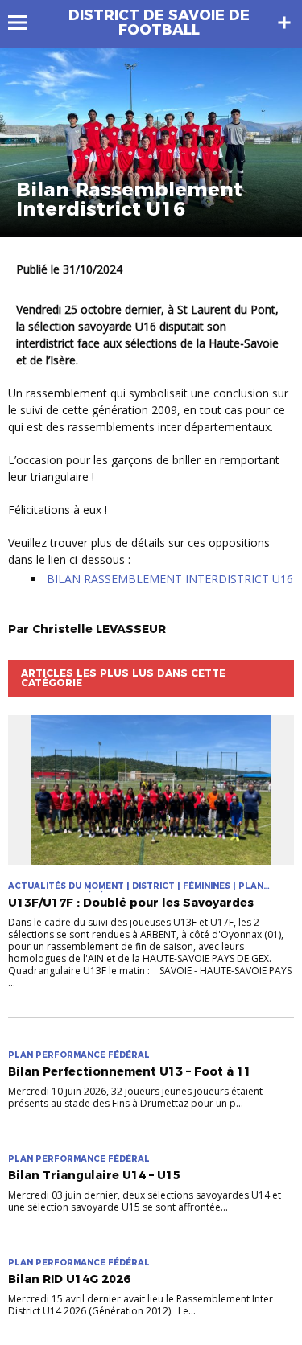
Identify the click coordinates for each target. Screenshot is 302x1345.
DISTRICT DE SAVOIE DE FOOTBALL (159, 22)
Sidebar (284, 22)
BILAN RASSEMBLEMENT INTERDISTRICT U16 (170, 578)
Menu (25, 22)
